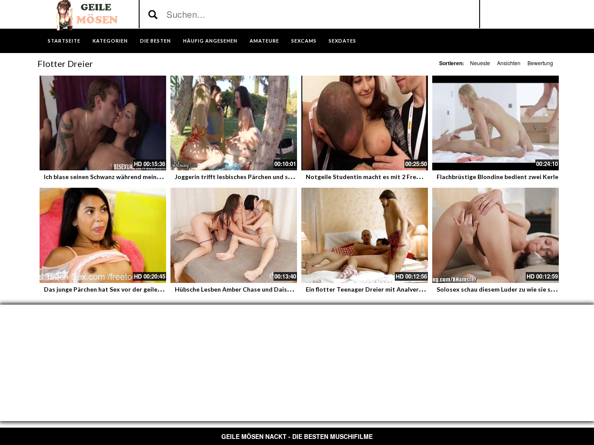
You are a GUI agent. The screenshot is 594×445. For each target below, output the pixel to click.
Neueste (480, 62)
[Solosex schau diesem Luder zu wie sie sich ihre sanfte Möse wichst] (495, 235)
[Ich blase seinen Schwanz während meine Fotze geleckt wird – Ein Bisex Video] (103, 123)
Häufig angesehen (210, 40)
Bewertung (540, 62)
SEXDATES (342, 40)
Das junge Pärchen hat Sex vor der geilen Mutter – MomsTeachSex (139, 289)
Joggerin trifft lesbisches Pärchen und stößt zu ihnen (251, 176)
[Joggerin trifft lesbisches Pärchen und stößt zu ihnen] (233, 123)
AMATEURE (264, 40)
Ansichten (509, 62)
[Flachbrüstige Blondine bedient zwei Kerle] (495, 123)
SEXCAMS (304, 40)
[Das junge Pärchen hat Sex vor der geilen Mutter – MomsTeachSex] (103, 235)
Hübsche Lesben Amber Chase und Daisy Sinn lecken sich (255, 289)
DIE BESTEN (155, 40)
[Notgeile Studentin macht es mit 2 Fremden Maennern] (364, 123)
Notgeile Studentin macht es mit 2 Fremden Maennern (384, 176)
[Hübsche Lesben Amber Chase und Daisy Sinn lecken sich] (233, 235)
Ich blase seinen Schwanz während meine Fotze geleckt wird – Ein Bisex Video (155, 176)
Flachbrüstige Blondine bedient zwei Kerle (497, 176)
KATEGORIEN (110, 40)
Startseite (64, 40)
